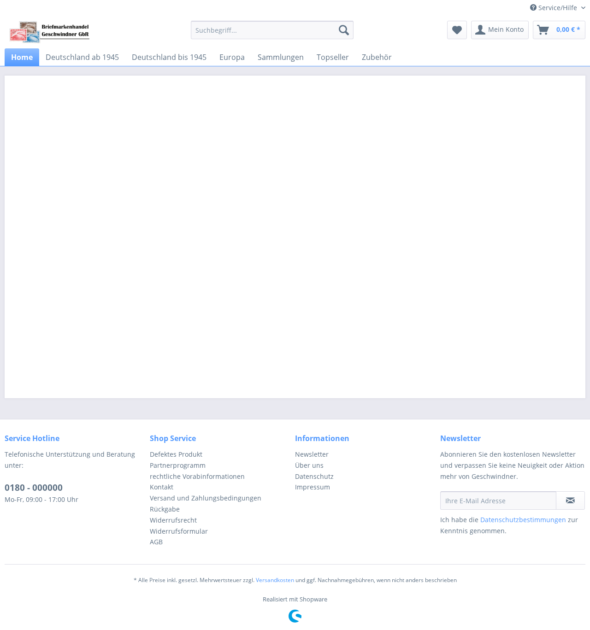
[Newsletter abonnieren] (570, 500)
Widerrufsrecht (173, 520)
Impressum (312, 487)
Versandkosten (275, 580)
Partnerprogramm (178, 465)
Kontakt (161, 487)
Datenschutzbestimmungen (523, 519)
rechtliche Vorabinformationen (197, 476)
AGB (156, 541)
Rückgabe (165, 509)
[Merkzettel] (457, 30)
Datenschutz (314, 476)
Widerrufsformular (179, 531)
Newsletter (312, 454)
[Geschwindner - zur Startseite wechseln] (49, 32)
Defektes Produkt (176, 454)
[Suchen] (344, 30)
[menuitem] (272, 30)
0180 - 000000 (34, 488)
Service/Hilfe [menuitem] (558, 7)
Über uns (309, 465)
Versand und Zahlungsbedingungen (205, 498)
